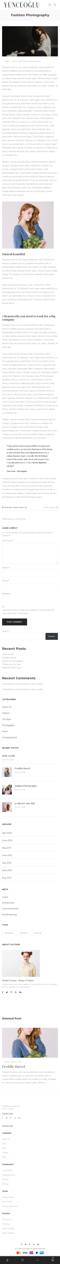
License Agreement (9, 1206)
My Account (7, 1219)
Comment (8, 541)
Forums (5, 1179)
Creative (15, 507)
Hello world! (7, 654)
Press (4, 1148)
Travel (5, 731)
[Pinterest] (11, 992)
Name (5, 567)
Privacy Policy (8, 1197)
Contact (5, 1152)
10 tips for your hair (11, 664)
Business (8, 507)
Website (6, 593)
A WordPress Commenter (14, 684)
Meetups (5, 1184)
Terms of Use (7, 1202)
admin (6, 61)
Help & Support (8, 1233)
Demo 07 (7, 707)
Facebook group (8, 1175)
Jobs (4, 1143)
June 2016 (7, 855)
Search (5, 631)
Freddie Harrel (9, 657)
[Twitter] (7, 992)
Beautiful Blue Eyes (11, 667)
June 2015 (7, 870)
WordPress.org (9, 914)
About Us (6, 1139)
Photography (35, 61)
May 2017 (6, 848)
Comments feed (10, 908)
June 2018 (7, 840)
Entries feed (8, 903)
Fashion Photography (12, 661)
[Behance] (20, 992)
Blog (4, 1157)
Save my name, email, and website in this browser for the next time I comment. (29, 612)
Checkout (6, 1224)
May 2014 (6, 878)
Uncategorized (9, 737)
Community (7, 1170)
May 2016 (6, 863)
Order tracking (8, 1228)
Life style (6, 719)
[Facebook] (2, 992)
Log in (5, 897)
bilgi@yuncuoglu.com (11, 1106)
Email (5, 580)
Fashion (25, 61)
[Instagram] (15, 992)
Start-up (23, 507)
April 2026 (7, 833)
